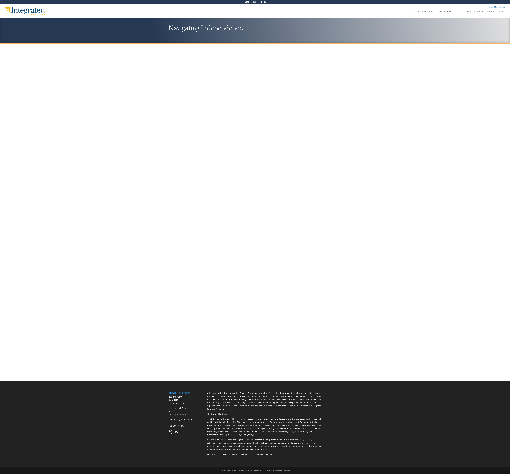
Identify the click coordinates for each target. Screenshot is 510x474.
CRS (229, 454)
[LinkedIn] (265, 2)
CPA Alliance (445, 11)
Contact (501, 11)
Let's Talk (255, 359)
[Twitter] (261, 2)
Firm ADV (223, 454)
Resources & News (483, 11)
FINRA (238, 396)
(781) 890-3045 (185, 419)
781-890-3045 (251, 2)
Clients (408, 11)
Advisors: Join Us (425, 11)
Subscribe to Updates (209, 104)
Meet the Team (464, 11)
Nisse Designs (283, 470)
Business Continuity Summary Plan (260, 454)
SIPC (243, 396)
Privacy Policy (238, 454)
